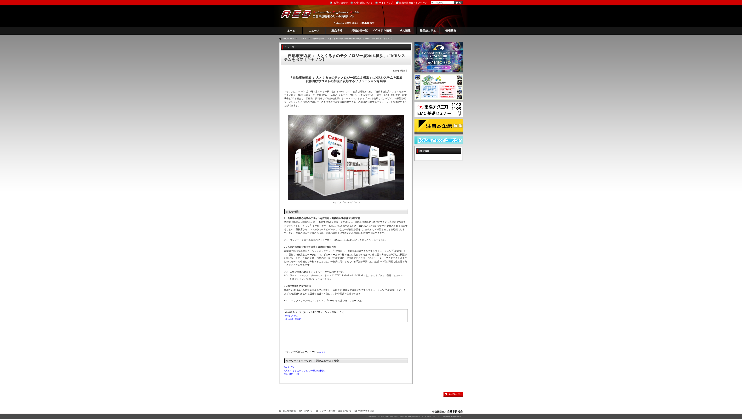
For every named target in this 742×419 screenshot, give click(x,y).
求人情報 (405, 30)
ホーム (291, 30)
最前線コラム (428, 30)
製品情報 (336, 30)
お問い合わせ (341, 2)
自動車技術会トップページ (413, 2)
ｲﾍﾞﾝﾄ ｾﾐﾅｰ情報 (382, 30)
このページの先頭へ (453, 394)
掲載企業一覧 (359, 30)
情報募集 (450, 30)
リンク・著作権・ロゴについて (335, 411)
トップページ (288, 38)
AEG (322, 16)
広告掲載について (363, 2)
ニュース (314, 30)
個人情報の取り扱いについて (298, 411)
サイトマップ (386, 2)
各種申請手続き (366, 411)
